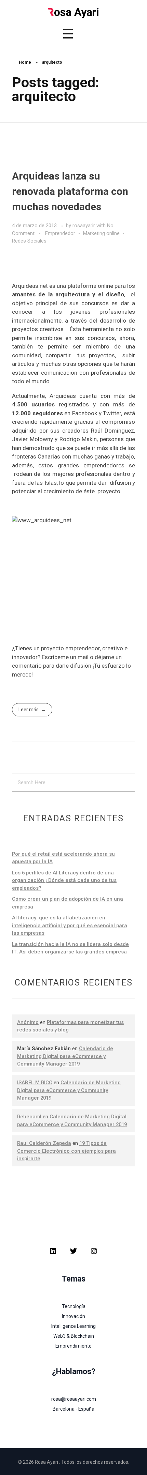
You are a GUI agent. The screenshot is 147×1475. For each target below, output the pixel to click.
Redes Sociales (29, 241)
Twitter (111, 413)
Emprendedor (60, 233)
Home (25, 62)
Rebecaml (29, 1117)
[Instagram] (94, 1251)
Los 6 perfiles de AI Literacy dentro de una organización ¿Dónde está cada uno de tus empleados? (64, 880)
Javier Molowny (32, 439)
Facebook (84, 413)
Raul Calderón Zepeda (44, 1143)
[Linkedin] (53, 1251)
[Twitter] (73, 1251)
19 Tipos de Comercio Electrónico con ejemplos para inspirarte (66, 1151)
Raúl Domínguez (112, 430)
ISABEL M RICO (34, 1083)
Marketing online (101, 233)
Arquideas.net (30, 285)
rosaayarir (84, 225)
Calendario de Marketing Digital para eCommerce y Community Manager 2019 (65, 1056)
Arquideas (63, 395)
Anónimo (28, 1022)
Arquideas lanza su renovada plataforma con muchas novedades (70, 191)
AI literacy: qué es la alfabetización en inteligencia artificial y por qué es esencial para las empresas (69, 925)
